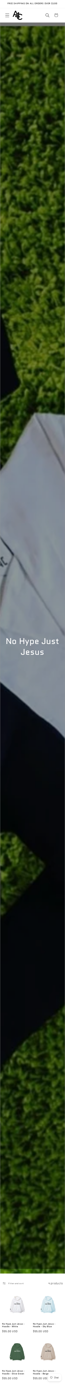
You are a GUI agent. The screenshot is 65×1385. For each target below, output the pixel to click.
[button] (7, 15)
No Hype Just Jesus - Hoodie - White (13, 1325)
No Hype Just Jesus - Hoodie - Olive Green (13, 1372)
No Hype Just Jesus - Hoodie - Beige (44, 1372)
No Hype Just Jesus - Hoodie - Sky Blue (44, 1325)
